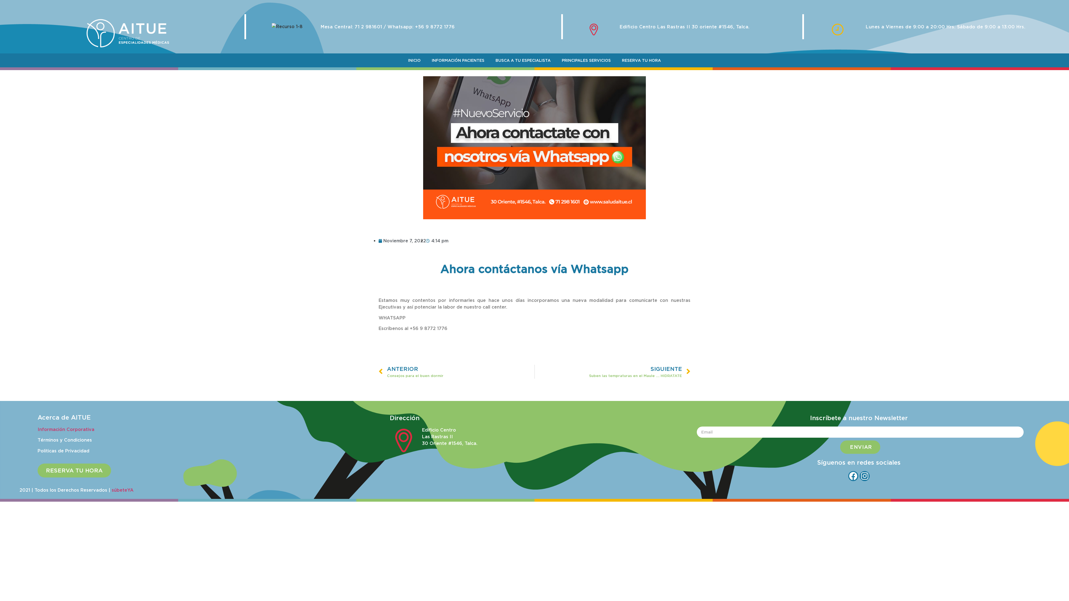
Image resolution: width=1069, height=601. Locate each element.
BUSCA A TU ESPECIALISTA (523, 60)
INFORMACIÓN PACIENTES (458, 60)
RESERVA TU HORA (641, 60)
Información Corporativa (66, 429)
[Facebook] (853, 476)
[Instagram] (865, 476)
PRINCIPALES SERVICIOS (586, 60)
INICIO (414, 60)
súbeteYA (123, 489)
